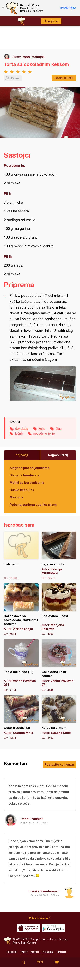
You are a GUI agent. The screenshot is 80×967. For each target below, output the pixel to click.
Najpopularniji (58, 455)
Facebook (12, 952)
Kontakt (31, 942)
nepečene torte (44, 433)
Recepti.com (7, 940)
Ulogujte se (51, 21)
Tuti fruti (21, 556)
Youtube (35, 952)
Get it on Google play (53, 928)
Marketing (19, 942)
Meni (40, 962)
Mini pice (16, 497)
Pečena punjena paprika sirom (33, 504)
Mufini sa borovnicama (27, 482)
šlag (59, 428)
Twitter (23, 952)
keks (42, 428)
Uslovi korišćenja (57, 939)
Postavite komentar (59, 764)
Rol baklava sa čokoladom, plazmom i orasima (21, 609)
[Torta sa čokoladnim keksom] (43, 383)
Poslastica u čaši (59, 609)
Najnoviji (22, 455)
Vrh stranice (38, 918)
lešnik (19, 433)
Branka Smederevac (44, 891)
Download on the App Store (28, 928)
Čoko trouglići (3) (21, 717)
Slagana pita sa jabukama (29, 468)
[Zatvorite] (3, 8)
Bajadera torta (59, 556)
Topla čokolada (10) (21, 665)
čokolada (21, 428)
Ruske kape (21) (22, 490)
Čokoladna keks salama (59, 665)
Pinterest (61, 952)
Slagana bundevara (25, 475)
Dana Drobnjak (33, 57)
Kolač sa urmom (59, 717)
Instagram (48, 952)
